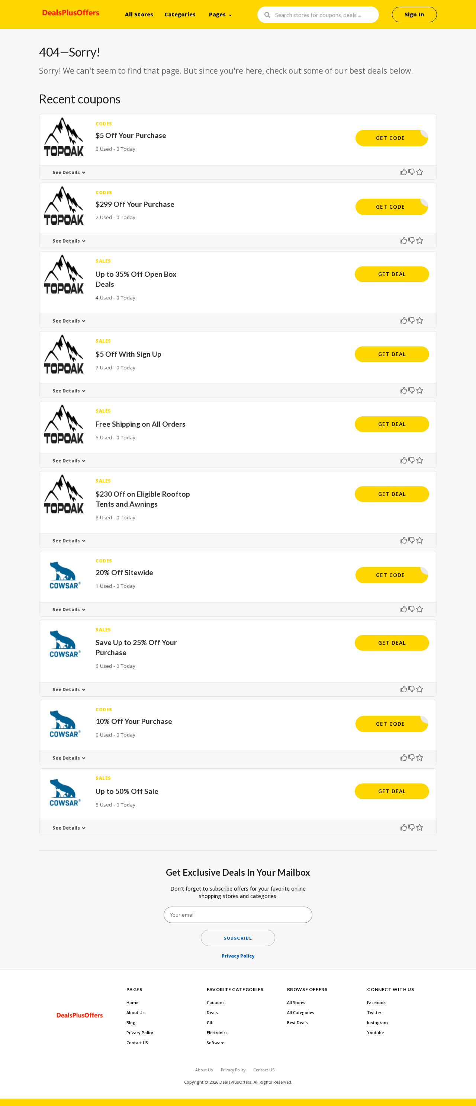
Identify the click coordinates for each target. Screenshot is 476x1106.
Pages (217, 14)
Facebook (376, 1002)
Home (132, 1002)
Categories (180, 14)
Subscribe (238, 938)
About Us (135, 1012)
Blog (130, 1022)
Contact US (137, 1042)
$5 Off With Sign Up (128, 354)
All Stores (139, 14)
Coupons (216, 1002)
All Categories (300, 1012)
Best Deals (297, 1022)
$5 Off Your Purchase (131, 135)
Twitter (374, 1012)
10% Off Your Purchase (134, 721)
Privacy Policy (238, 956)
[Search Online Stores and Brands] (69, 14)
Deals (212, 1012)
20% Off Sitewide (124, 572)
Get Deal (392, 274)
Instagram (377, 1022)
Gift (210, 1022)
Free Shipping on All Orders (141, 424)
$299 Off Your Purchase (135, 204)
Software (215, 1042)
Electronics (217, 1032)
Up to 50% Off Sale (127, 791)
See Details (66, 172)
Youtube (375, 1032)
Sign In (414, 14)
